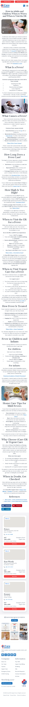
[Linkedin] (11, 655)
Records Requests (20, 671)
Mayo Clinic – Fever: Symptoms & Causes (16, 499)
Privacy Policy (13, 695)
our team (22, 300)
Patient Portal (6, 695)
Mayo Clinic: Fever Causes (14, 143)
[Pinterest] (8, 655)
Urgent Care (16, 186)
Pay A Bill (17, 661)
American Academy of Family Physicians (14, 376)
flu (21, 130)
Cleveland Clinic (15, 175)
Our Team (3, 664)
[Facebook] (2, 655)
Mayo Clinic (24, 96)
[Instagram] (5, 655)
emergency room (17, 63)
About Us (3, 661)
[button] (6, 505)
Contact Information (20, 674)
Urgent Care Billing (20, 664)
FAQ (16, 669)
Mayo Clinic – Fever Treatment (14, 329)
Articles (17, 676)
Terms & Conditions (21, 695)
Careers (3, 666)
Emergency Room (5, 671)
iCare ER (13, 51)
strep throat (9, 135)
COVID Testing (5, 674)
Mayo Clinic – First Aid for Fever (14, 252)
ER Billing (17, 666)
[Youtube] (15, 655)
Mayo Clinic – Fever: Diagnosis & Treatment (16, 501)
